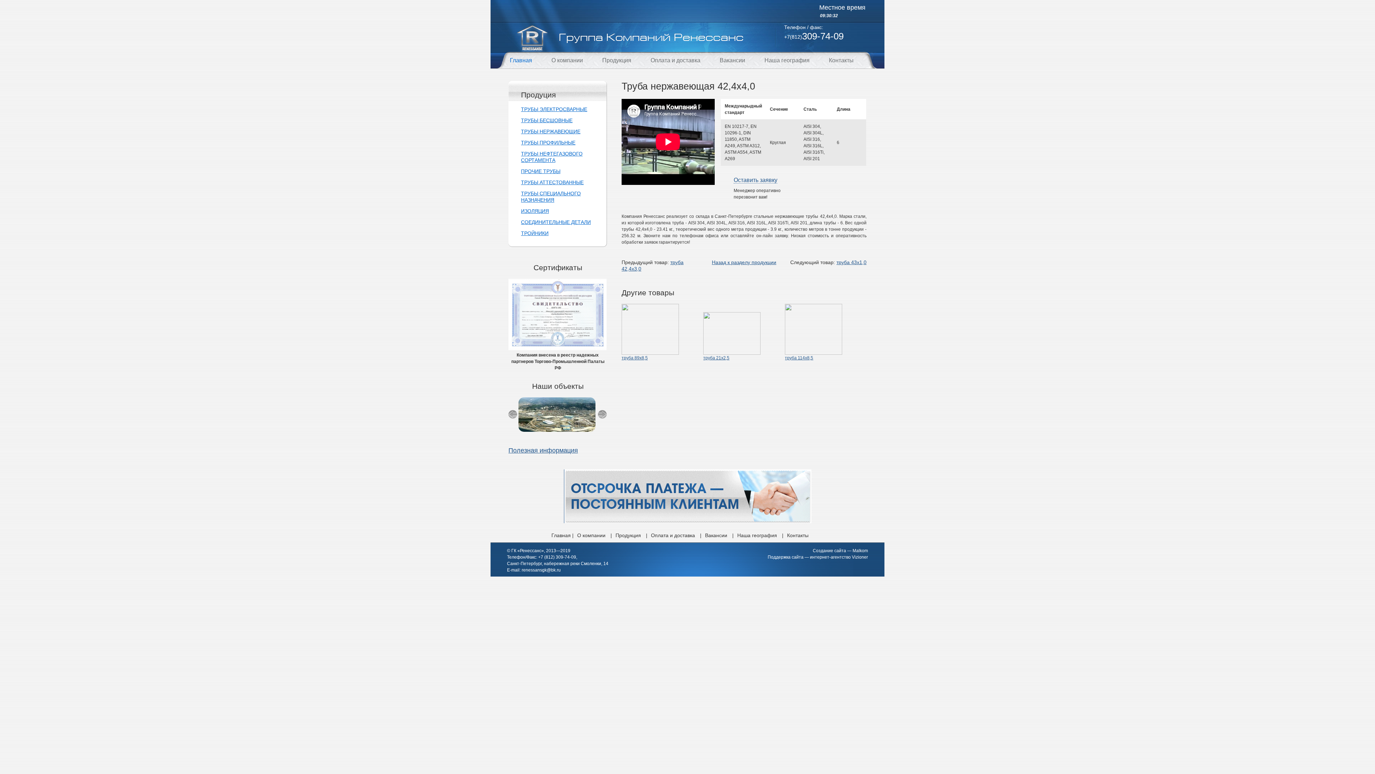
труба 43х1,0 (851, 262)
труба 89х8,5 (635, 357)
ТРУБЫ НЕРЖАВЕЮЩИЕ (550, 131)
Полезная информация (543, 450)
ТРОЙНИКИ (535, 233)
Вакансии (732, 60)
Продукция (616, 60)
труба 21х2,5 (716, 357)
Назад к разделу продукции (744, 262)
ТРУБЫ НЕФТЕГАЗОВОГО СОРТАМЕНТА (552, 157)
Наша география (787, 60)
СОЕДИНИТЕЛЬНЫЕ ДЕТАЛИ (556, 222)
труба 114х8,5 (799, 357)
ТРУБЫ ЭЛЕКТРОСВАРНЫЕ (554, 109)
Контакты (841, 60)
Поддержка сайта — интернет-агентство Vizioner (818, 557)
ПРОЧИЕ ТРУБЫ (540, 171)
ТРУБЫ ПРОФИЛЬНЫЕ (548, 142)
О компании (567, 60)
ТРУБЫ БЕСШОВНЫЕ (547, 120)
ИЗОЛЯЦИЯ (535, 211)
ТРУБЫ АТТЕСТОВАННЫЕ (552, 182)
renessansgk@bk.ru (541, 570)
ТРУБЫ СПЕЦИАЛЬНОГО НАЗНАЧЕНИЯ (551, 197)
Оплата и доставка (675, 60)
